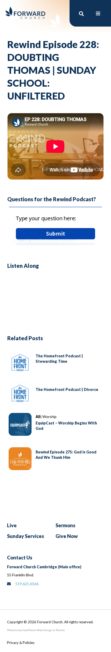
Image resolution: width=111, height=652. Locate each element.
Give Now (67, 536)
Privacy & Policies (20, 642)
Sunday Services (25, 536)
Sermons (65, 525)
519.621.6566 (27, 583)
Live (12, 525)
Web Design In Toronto (50, 630)
